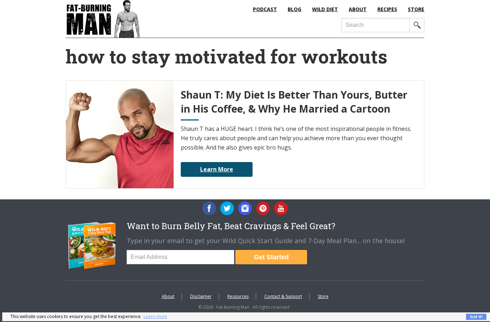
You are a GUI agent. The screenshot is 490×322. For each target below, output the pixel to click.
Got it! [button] (476, 316)
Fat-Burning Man (132, 19)
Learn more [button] (155, 316)
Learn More (216, 169)
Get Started (271, 257)
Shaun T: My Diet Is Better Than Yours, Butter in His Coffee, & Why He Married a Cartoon (294, 101)
